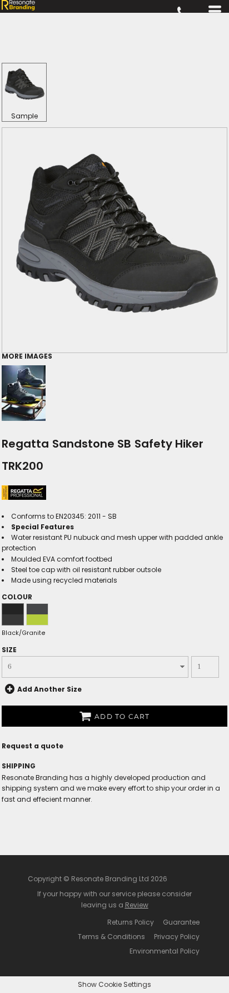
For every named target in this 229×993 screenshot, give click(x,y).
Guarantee (181, 922)
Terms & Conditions (111, 936)
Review (136, 905)
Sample (24, 116)
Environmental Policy (165, 951)
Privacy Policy (177, 936)
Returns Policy (130, 922)
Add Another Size (49, 688)
